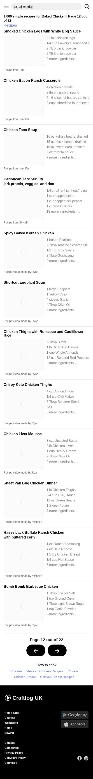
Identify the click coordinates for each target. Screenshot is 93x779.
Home (8, 728)
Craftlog (27, 698)
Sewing (9, 733)
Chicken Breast (25, 677)
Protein (73, 671)
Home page (12, 713)
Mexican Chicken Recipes (44, 671)
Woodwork (11, 723)
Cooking (10, 718)
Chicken (16, 671)
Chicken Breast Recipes (57, 677)
